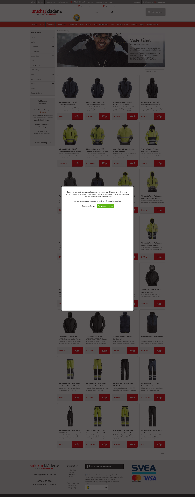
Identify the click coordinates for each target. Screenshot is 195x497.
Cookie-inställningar (88, 206)
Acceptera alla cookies (105, 206)
